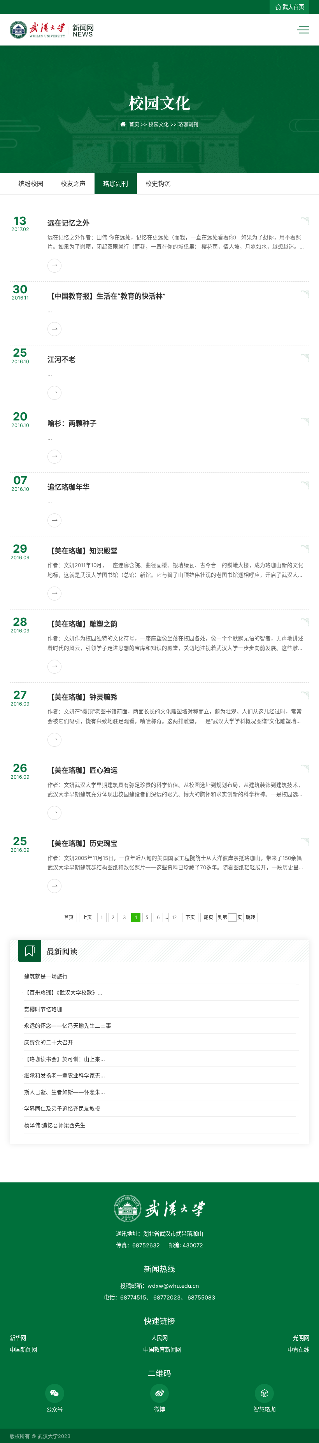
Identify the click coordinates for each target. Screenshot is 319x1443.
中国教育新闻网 (162, 1349)
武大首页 (293, 7)
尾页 (208, 917)
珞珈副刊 (188, 124)
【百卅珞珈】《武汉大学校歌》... (63, 992)
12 (174, 917)
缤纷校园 (30, 183)
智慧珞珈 (264, 1409)
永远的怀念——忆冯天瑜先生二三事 (67, 1026)
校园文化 (159, 124)
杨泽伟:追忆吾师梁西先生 (55, 1125)
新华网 (18, 1337)
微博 (159, 1409)
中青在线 (298, 1349)
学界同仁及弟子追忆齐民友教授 (62, 1108)
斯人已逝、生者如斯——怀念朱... (64, 1092)
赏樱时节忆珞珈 (43, 1009)
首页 (134, 124)
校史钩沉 (157, 183)
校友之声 (73, 183)
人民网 (159, 1337)
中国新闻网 (23, 1349)
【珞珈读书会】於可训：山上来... (64, 1059)
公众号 (54, 1409)
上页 (87, 917)
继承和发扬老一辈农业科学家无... (64, 1075)
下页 (190, 917)
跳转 (250, 917)
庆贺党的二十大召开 (48, 1042)
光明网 (301, 1337)
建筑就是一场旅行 (46, 976)
